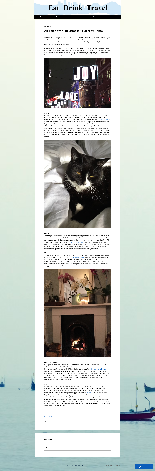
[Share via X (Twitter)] (49, 422)
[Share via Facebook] (45, 422)
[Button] (77, 7)
